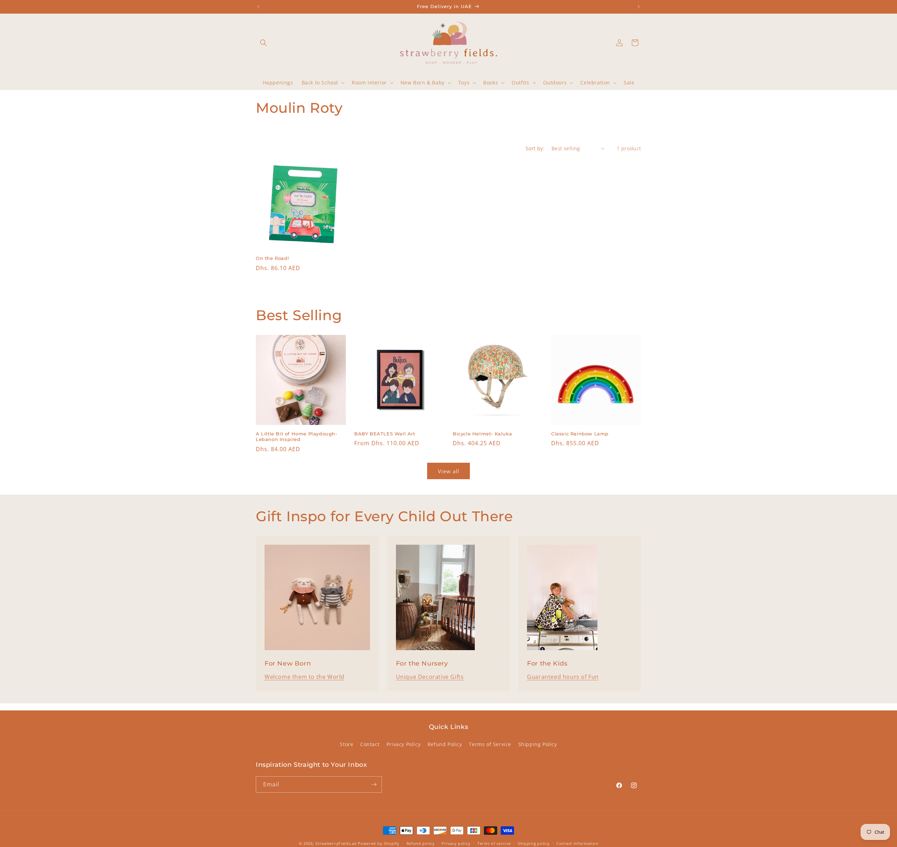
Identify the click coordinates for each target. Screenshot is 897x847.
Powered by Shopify (378, 843)
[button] (263, 42)
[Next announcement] (638, 6)
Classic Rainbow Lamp (580, 433)
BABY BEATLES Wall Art (384, 433)
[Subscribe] (374, 784)
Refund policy (420, 843)
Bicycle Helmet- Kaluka (482, 433)
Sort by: (535, 148)
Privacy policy (455, 843)
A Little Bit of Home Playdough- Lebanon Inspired (296, 436)
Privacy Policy (403, 744)
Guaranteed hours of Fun (563, 677)
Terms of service (494, 843)
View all (448, 471)
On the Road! (272, 258)
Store (346, 744)
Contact (369, 744)
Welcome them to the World (304, 677)
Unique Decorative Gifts (430, 677)
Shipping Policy (537, 744)
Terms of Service (490, 744)
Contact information (577, 843)
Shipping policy (534, 843)
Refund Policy (444, 744)
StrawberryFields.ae (335, 843)
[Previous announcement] (258, 6)
